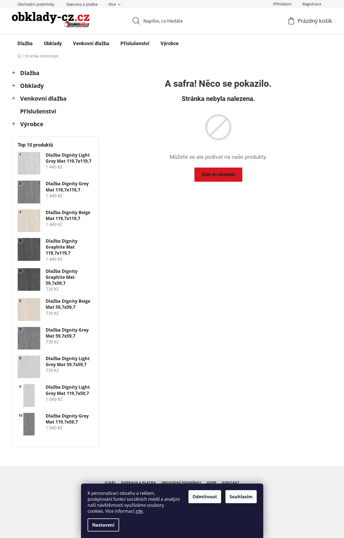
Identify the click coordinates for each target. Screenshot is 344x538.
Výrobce (31, 124)
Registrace (311, 4)
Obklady (32, 85)
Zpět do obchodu (218, 174)
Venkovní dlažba (43, 98)
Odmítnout (205, 497)
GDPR (211, 482)
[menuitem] (25, 43)
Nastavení (103, 525)
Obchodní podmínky (35, 4)
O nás (110, 482)
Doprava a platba (82, 4)
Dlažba (29, 73)
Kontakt (230, 482)
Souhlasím (241, 497)
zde (139, 511)
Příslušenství (38, 111)
